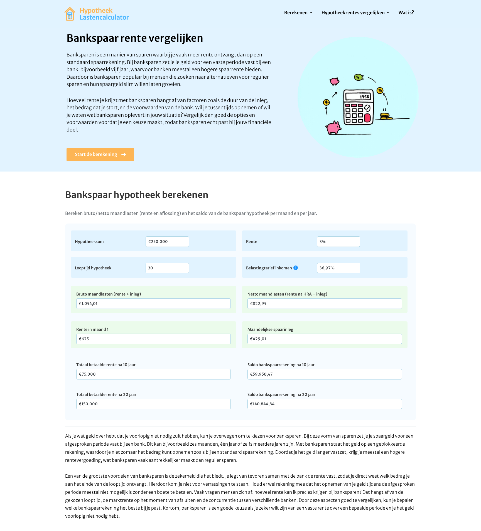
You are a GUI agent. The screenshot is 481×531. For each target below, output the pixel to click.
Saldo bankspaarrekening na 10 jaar (281, 364)
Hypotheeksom (89, 241)
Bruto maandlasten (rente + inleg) (108, 294)
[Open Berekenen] (311, 13)
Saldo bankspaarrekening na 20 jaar (281, 394)
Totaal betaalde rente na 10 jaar (106, 364)
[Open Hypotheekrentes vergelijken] (388, 13)
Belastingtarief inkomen (269, 268)
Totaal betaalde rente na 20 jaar (106, 394)
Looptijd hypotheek (93, 268)
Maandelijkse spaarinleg (270, 329)
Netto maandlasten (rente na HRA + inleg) (287, 294)
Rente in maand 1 (92, 329)
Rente (251, 241)
